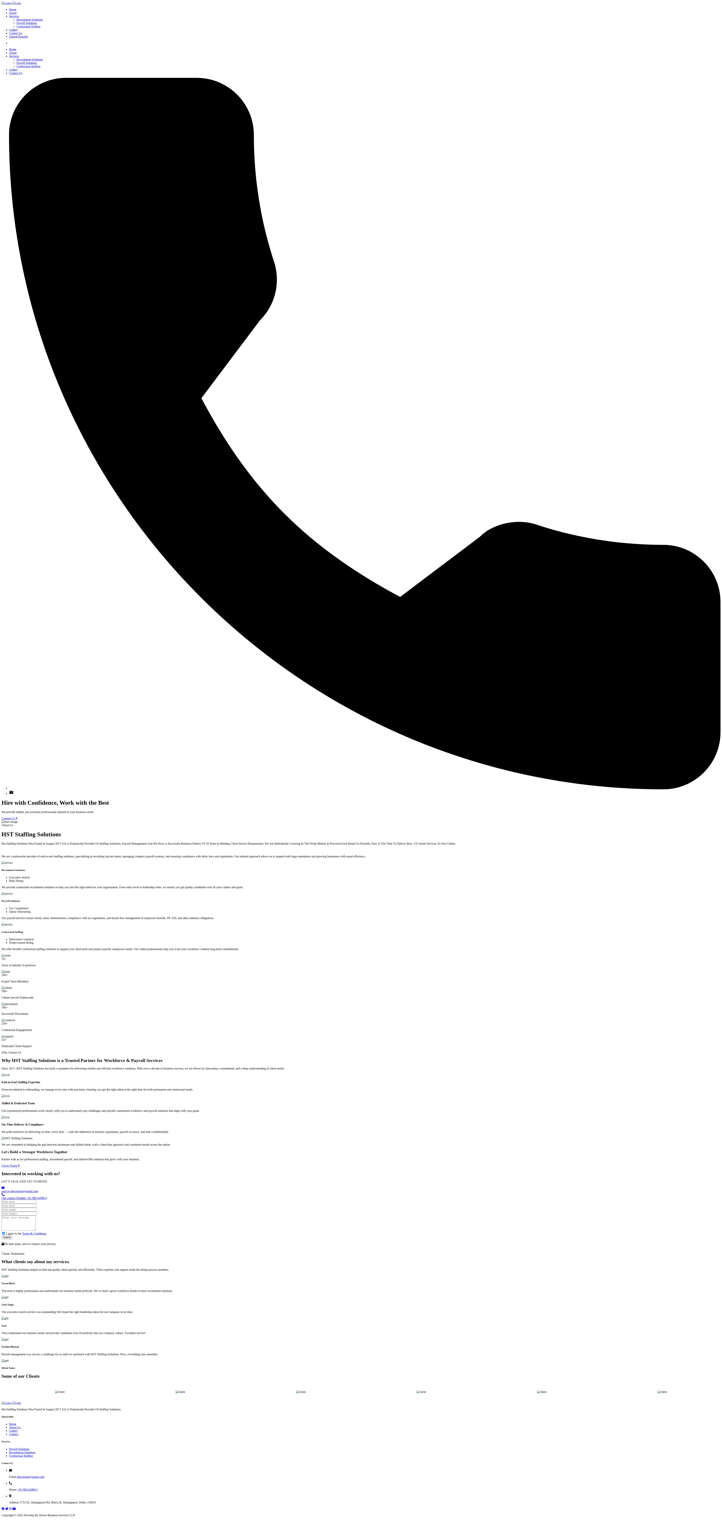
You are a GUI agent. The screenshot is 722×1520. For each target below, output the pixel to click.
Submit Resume (18, 36)
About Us (15, 1427)
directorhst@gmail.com (30, 1476)
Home (12, 9)
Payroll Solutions (27, 23)
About (13, 12)
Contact (13, 1434)
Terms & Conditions (34, 1233)
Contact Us (15, 33)
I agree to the (26, 1233)
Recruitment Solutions (30, 19)
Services (14, 16)
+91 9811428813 (27, 1489)
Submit (7, 1237)
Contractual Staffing (28, 26)
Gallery (13, 29)
